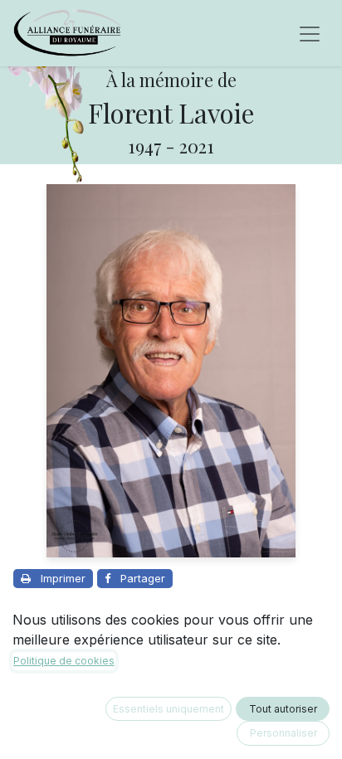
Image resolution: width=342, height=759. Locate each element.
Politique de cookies (64, 660)
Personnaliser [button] (283, 733)
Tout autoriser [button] (283, 709)
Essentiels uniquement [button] (168, 709)
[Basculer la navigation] (310, 33)
